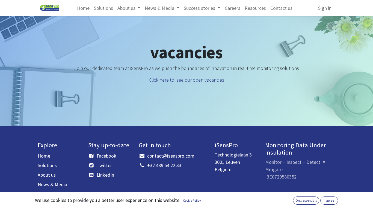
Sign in (324, 8)
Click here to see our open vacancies (186, 80)
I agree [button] (329, 200)
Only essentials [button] (306, 200)
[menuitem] (83, 8)
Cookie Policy (192, 200)
